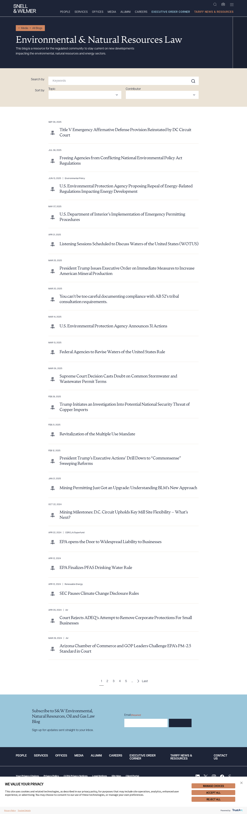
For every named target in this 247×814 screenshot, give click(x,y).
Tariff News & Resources (214, 12)
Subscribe (180, 723)
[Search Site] (215, 4)
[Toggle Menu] (232, 4)
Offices (98, 12)
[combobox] (84, 95)
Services (81, 12)
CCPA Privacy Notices (76, 776)
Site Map (116, 776)
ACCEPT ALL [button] (213, 792)
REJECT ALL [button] (213, 799)
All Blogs (37, 28)
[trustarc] (237, 810)
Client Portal (132, 776)
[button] (241, 783)
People (65, 12)
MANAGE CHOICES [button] (213, 786)
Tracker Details (24, 810)
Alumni (125, 12)
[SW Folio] (223, 4)
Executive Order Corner (171, 12)
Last (145, 681)
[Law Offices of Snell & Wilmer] (24, 9)
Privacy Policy (51, 776)
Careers (141, 12)
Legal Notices (99, 776)
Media (112, 12)
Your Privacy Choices (27, 776)
